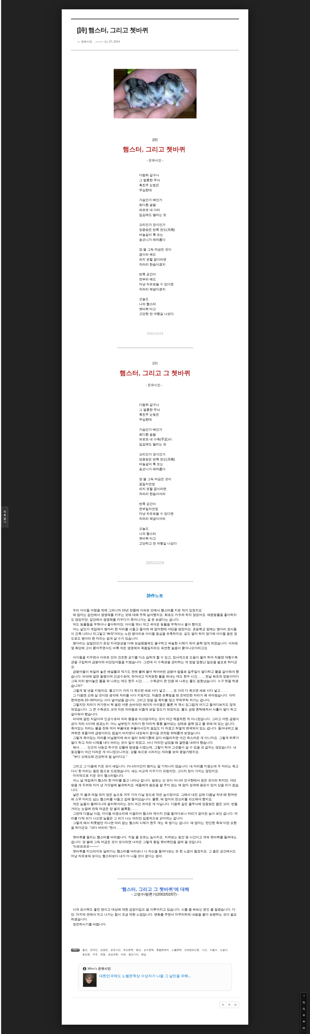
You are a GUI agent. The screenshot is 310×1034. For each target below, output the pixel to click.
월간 (84, 950)
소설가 (223, 950)
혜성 (143, 954)
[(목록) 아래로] (304, 1021)
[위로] (304, 1015)
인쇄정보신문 (191, 950)
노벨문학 (177, 950)
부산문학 (128, 950)
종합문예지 (162, 950)
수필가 (213, 950)
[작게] (304, 1009)
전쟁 (102, 954)
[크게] (304, 1002)
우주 (95, 954)
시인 (204, 950)
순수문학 (149, 950)
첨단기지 (133, 954)
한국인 (94, 950)
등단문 (86, 954)
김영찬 (104, 950)
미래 (123, 954)
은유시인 (116, 950)
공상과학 (113, 954)
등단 (138, 950)
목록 (4, 517)
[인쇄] (304, 1028)
